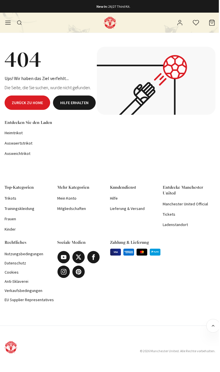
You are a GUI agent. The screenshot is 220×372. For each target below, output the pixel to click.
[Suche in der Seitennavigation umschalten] (19, 22)
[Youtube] (63, 257)
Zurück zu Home (27, 102)
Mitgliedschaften (71, 208)
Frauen (10, 218)
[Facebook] (93, 257)
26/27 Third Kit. (119, 6)
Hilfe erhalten (74, 102)
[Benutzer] (179, 23)
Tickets (169, 214)
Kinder (10, 229)
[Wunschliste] (195, 22)
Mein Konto (66, 198)
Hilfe (114, 198)
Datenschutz (15, 263)
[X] (78, 257)
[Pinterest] (78, 272)
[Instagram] (63, 272)
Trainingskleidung (19, 208)
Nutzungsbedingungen (24, 253)
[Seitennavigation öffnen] (8, 22)
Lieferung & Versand (127, 208)
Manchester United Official (185, 204)
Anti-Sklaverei (16, 281)
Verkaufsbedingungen (23, 290)
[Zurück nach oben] (213, 326)
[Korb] (212, 22)
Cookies (12, 272)
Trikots (10, 198)
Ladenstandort (175, 224)
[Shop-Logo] (110, 22)
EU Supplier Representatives (29, 299)
